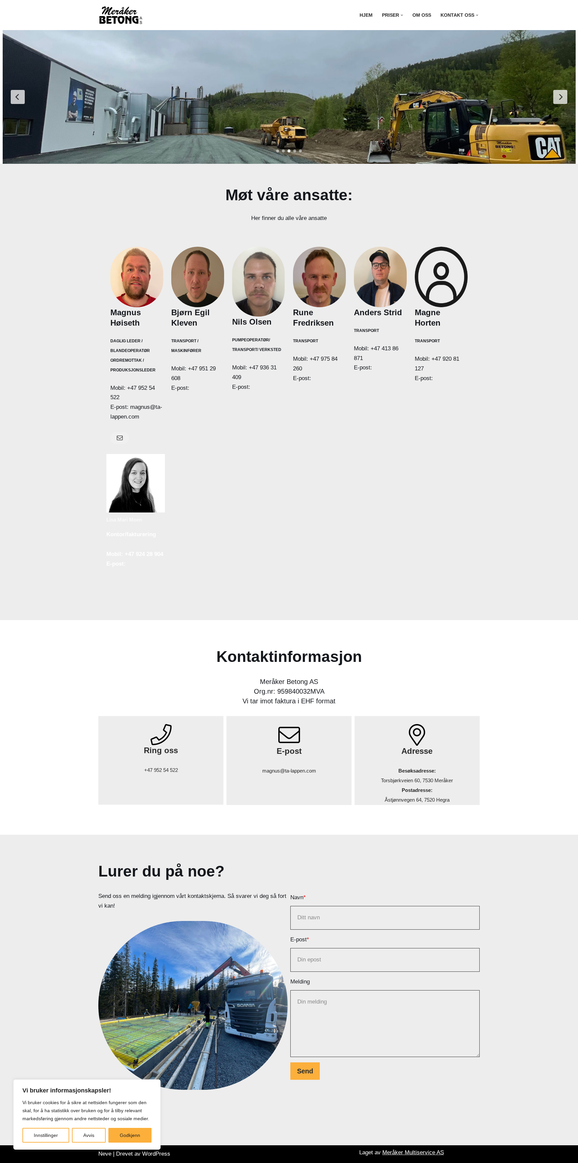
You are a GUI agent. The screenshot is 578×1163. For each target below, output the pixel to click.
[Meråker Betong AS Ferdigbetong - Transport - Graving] (121, 15)
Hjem (366, 15)
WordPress (156, 1154)
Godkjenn (130, 1135)
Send (305, 1071)
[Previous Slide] (18, 97)
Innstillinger (46, 1135)
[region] (87, 1114)
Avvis (88, 1135)
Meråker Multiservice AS (413, 1152)
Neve (104, 1154)
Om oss (421, 15)
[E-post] (119, 438)
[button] (402, 15)
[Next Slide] (560, 97)
